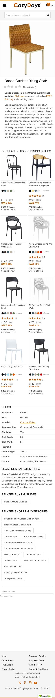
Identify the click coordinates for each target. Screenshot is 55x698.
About (4, 656)
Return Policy (35, 664)
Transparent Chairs (13, 578)
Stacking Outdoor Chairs (16, 572)
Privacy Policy (8, 668)
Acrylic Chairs (10, 536)
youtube (35, 682)
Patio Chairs (11, 560)
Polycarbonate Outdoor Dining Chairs (21, 518)
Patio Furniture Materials (15, 501)
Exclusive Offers (36, 660)
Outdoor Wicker (27, 422)
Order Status (8, 660)
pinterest (24, 682)
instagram (30, 682)
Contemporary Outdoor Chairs (18, 548)
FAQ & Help (7, 664)
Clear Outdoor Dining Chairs (17, 530)
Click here (19, 95)
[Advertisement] (27, 622)
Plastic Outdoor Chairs (35, 560)
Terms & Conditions (38, 668)
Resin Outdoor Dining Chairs (17, 524)
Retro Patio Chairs (13, 566)
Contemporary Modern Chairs (18, 542)
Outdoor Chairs (33, 554)
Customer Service (37, 656)
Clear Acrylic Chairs (33, 536)
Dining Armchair (11, 554)
